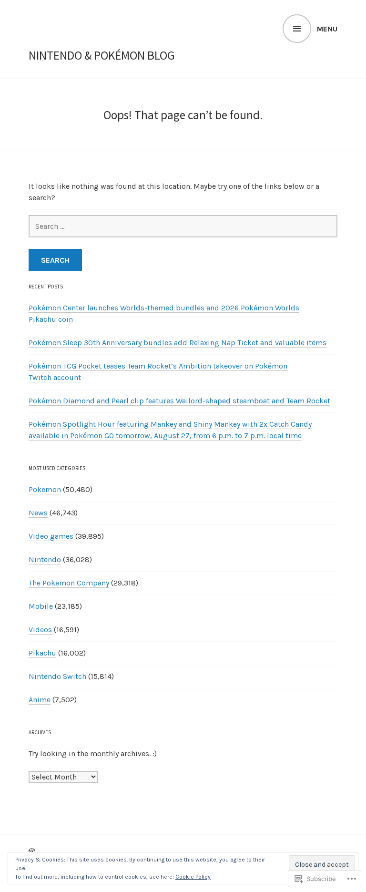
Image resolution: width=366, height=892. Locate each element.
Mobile (41, 606)
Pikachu (42, 652)
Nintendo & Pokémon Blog (102, 55)
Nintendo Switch (57, 676)
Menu (327, 28)
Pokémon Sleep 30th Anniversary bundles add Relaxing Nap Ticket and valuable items (177, 342)
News (38, 512)
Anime (40, 699)
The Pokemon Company (69, 582)
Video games (51, 536)
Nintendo (45, 559)
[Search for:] (183, 226)
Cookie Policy (193, 876)
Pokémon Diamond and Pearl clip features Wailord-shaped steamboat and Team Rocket (179, 400)
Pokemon (45, 489)
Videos (40, 629)
